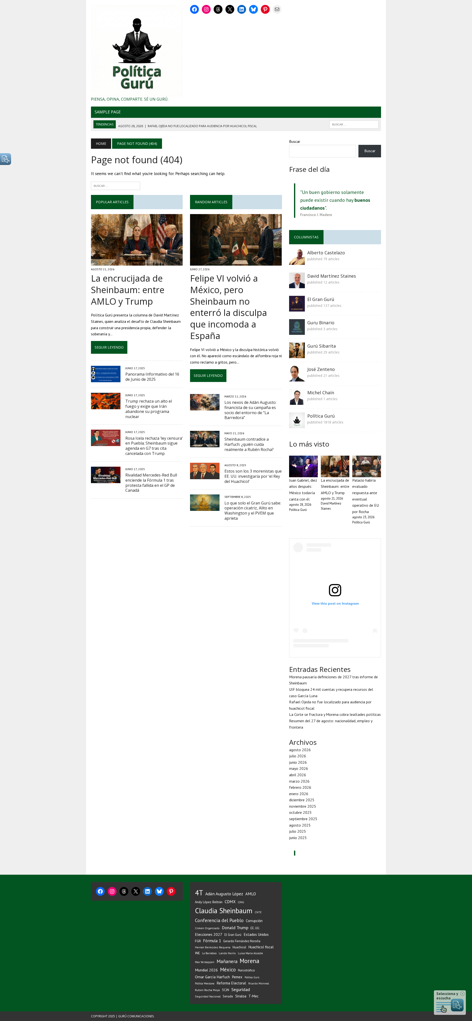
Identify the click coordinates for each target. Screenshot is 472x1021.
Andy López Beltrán (208, 902)
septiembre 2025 (303, 818)
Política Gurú (321, 416)
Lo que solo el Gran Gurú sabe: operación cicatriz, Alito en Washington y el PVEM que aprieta (252, 510)
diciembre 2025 (301, 799)
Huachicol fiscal (261, 947)
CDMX (230, 901)
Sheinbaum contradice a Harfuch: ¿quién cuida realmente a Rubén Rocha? (249, 444)
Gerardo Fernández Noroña (241, 941)
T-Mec (254, 996)
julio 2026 (297, 755)
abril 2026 (297, 774)
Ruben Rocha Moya (207, 990)
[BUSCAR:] (354, 124)
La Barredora (209, 953)
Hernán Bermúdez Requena (212, 947)
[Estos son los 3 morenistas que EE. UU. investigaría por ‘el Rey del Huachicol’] (205, 475)
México (228, 969)
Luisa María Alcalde (250, 953)
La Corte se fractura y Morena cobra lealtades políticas (335, 714)
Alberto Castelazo (326, 253)
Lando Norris (227, 953)
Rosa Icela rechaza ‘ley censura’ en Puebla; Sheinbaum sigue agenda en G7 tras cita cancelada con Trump (154, 446)
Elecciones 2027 (208, 934)
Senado (228, 996)
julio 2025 (297, 831)
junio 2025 (298, 837)
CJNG (241, 902)
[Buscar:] (115, 185)
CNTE (258, 912)
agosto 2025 (300, 825)
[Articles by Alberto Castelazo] (297, 261)
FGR (198, 941)
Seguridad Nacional (208, 996)
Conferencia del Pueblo (219, 920)
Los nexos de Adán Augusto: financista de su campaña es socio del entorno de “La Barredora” (250, 410)
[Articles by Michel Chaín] (297, 401)
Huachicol (239, 947)
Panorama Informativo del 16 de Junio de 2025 (152, 376)
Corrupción (254, 920)
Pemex (237, 977)
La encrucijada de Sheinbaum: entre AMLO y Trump (127, 289)
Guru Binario (320, 323)
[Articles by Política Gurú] (297, 424)
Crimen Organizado (207, 928)
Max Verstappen (204, 962)
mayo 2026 (298, 768)
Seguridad (240, 989)
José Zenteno (321, 369)
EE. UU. (255, 928)
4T (199, 892)
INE (197, 953)
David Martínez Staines (331, 276)
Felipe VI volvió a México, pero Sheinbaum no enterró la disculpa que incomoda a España (228, 307)
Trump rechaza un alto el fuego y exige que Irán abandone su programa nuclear (148, 408)
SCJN (225, 990)
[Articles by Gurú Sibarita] (297, 354)
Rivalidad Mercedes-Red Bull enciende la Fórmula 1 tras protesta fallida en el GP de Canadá (151, 482)
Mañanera (227, 961)
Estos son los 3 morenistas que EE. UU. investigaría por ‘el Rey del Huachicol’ (253, 476)
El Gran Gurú (320, 299)
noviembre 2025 (302, 806)
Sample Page (108, 112)
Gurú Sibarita (321, 346)
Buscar (294, 141)
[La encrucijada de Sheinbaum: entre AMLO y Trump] (137, 262)
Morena (249, 961)
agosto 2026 (300, 749)
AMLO (250, 894)
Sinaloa (240, 996)
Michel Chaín (320, 392)
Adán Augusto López (224, 894)
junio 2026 (298, 762)
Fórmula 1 (212, 940)
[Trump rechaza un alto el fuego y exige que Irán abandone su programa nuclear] (105, 406)
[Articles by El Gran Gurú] (297, 308)
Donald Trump (235, 927)
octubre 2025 (300, 812)
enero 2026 (298, 793)
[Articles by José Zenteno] (297, 378)
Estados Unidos (256, 934)
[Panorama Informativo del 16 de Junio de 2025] (105, 379)
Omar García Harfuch (212, 976)
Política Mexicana (204, 983)
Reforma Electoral (231, 982)
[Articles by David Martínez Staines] (297, 284)
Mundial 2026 (206, 969)
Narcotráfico (246, 970)
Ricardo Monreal (258, 983)
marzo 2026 (299, 781)
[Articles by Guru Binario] (297, 331)
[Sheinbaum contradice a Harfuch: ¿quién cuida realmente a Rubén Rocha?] (205, 444)
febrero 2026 (300, 787)
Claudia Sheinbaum (223, 910)
